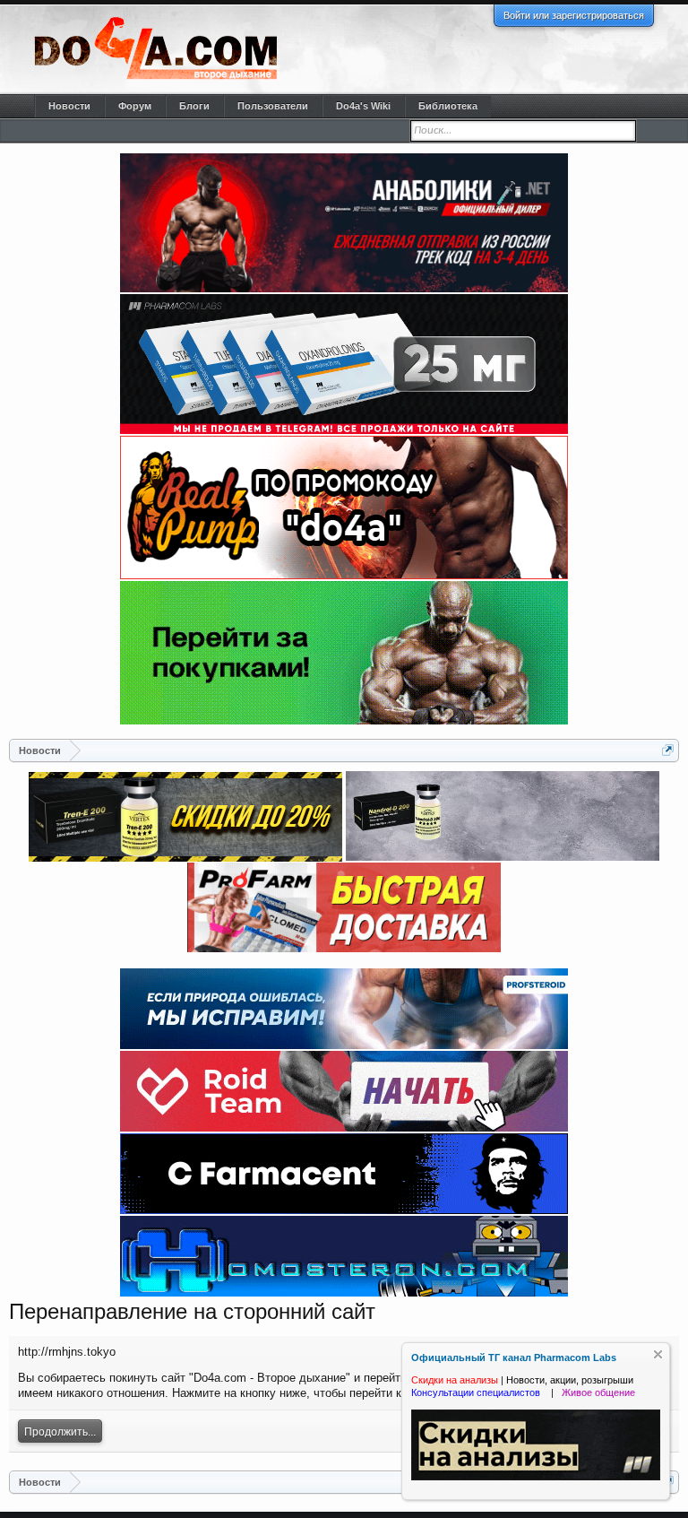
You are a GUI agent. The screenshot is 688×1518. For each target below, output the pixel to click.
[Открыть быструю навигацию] (668, 750)
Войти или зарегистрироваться (573, 15)
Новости (69, 105)
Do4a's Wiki (363, 105)
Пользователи (272, 105)
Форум (134, 105)
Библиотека (447, 105)
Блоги (194, 105)
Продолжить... (60, 1432)
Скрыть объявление (658, 1354)
